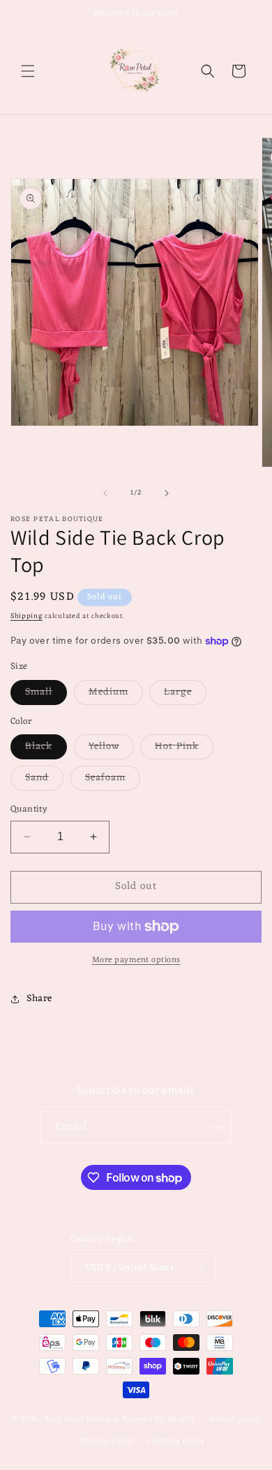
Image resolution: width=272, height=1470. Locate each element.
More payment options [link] (136, 960)
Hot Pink (184, 748)
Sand (44, 779)
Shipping (26, 616)
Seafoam (112, 779)
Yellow (111, 748)
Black (46, 748)
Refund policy (235, 1419)
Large (185, 694)
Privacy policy (107, 1441)
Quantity (28, 810)
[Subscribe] (215, 1127)
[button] (28, 71)
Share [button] (39, 998)
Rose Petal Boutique (82, 1419)
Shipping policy (176, 1441)
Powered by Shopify (159, 1419)
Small (46, 694)
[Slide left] (105, 493)
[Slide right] (166, 493)
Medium (116, 694)
